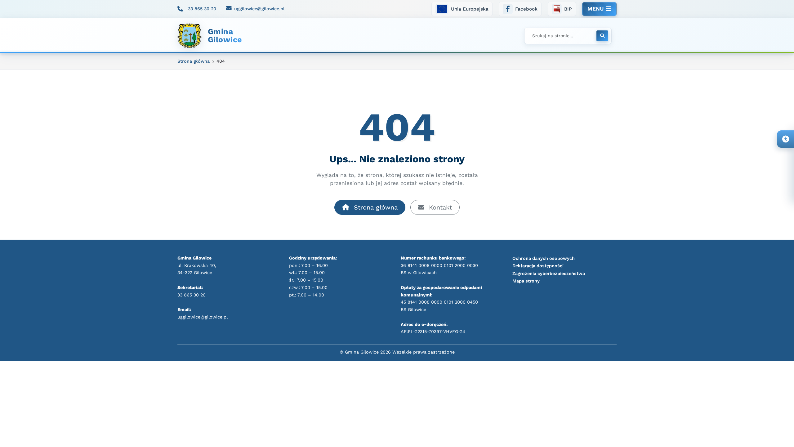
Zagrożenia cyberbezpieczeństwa (548, 273)
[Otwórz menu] (599, 9)
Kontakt (439, 207)
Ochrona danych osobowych (543, 258)
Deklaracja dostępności (538, 265)
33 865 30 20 (202, 8)
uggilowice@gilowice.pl (259, 8)
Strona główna (375, 207)
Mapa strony (526, 280)
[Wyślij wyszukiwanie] (602, 35)
